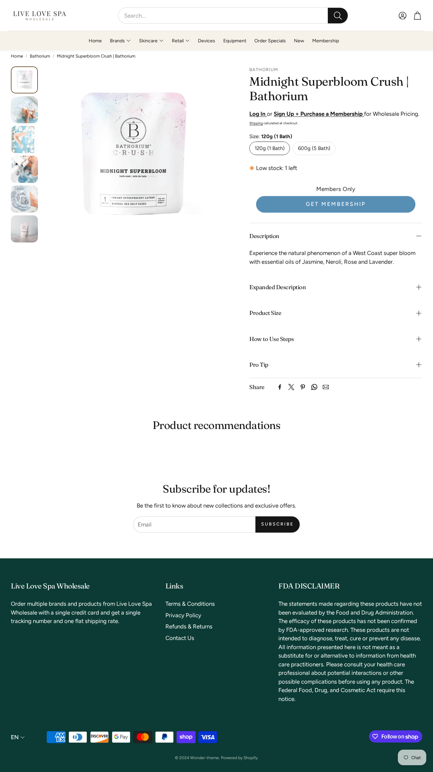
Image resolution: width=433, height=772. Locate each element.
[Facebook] (280, 387)
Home (17, 56)
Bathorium (40, 56)
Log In (258, 113)
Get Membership (336, 204)
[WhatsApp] (314, 387)
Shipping (256, 123)
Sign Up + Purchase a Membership (319, 113)
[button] (233, 15)
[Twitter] (291, 387)
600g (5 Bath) (314, 148)
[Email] (326, 387)
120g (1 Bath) (269, 148)
